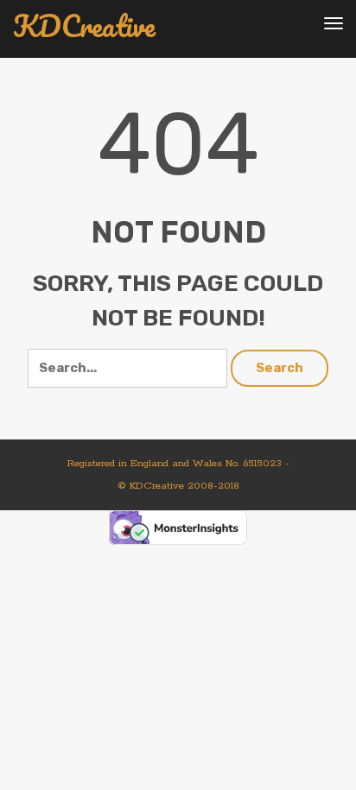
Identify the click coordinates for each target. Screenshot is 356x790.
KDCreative (84, 26)
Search (279, 368)
